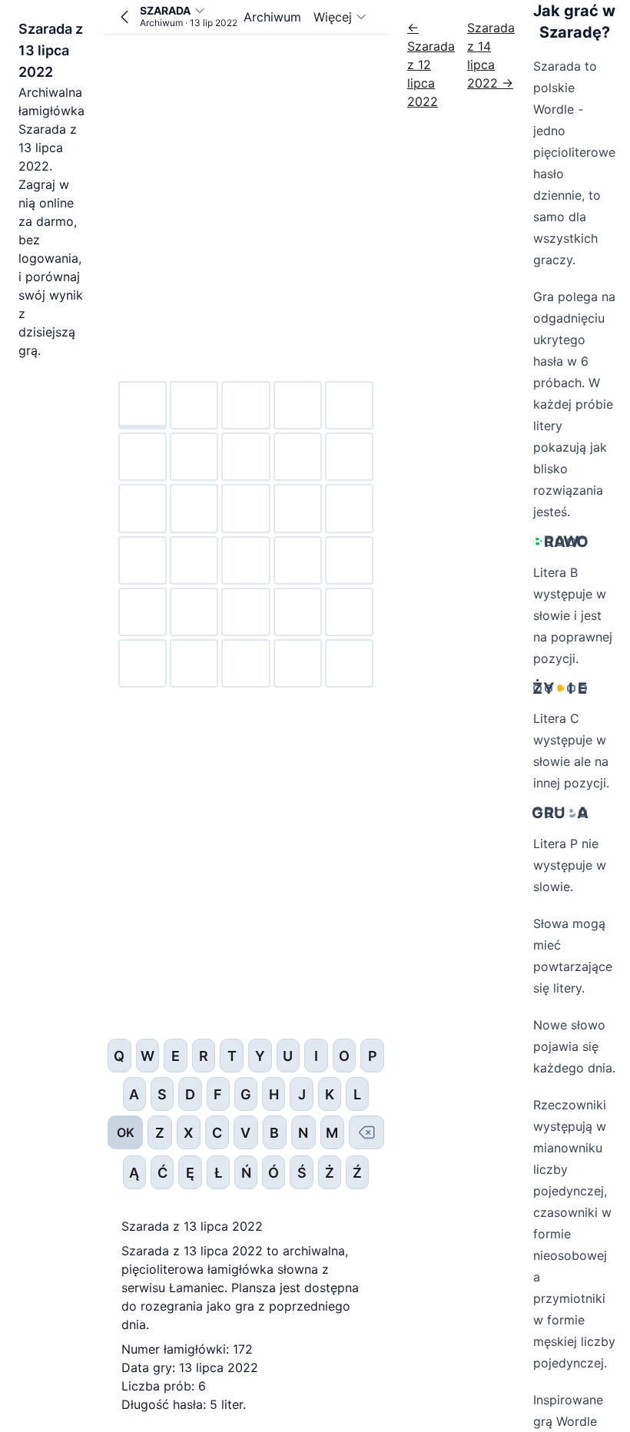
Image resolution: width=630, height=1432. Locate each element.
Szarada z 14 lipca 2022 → (491, 55)
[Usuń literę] (366, 1132)
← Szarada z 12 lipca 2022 (431, 64)
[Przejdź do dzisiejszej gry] (124, 17)
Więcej (332, 17)
